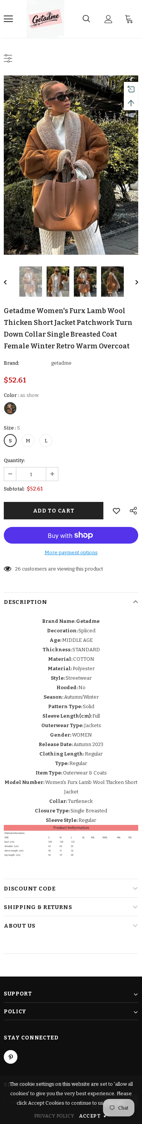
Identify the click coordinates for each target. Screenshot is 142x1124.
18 (17, 569)
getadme (61, 363)
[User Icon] (108, 19)
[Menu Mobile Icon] (8, 19)
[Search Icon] (86, 19)
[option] (71, 165)
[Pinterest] (10, 1057)
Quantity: (14, 460)
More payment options (71, 552)
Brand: (11, 363)
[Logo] (45, 19)
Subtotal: (14, 489)
